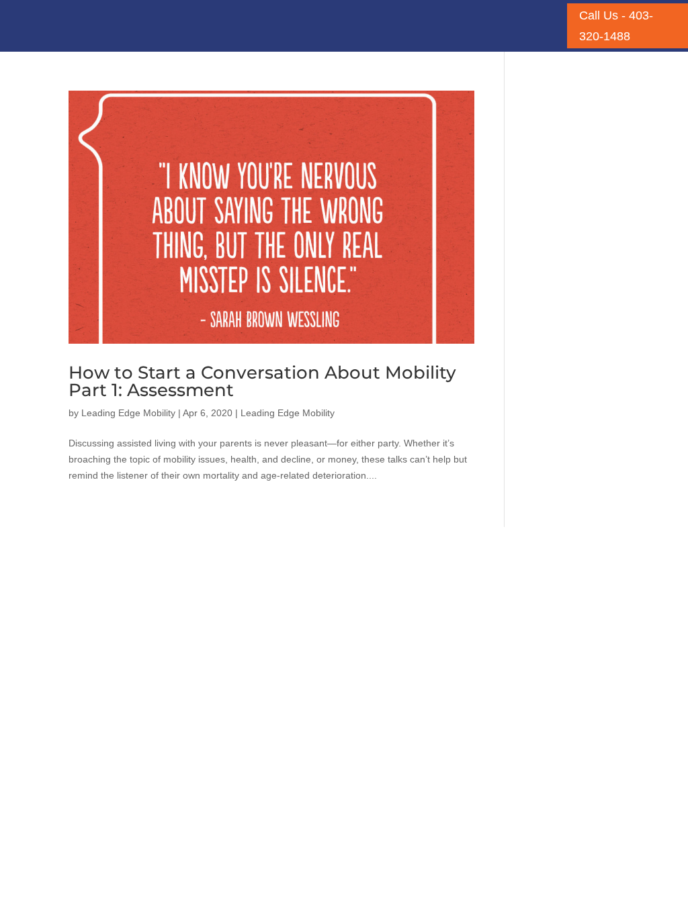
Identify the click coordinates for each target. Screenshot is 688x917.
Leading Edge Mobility (128, 412)
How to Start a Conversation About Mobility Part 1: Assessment (262, 381)
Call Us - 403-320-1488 (616, 26)
